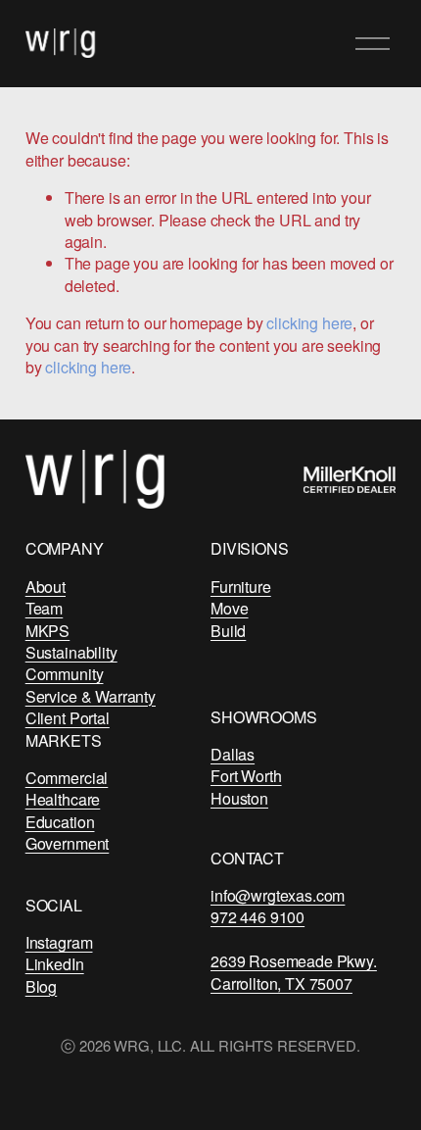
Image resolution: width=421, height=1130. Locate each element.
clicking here (309, 323)
